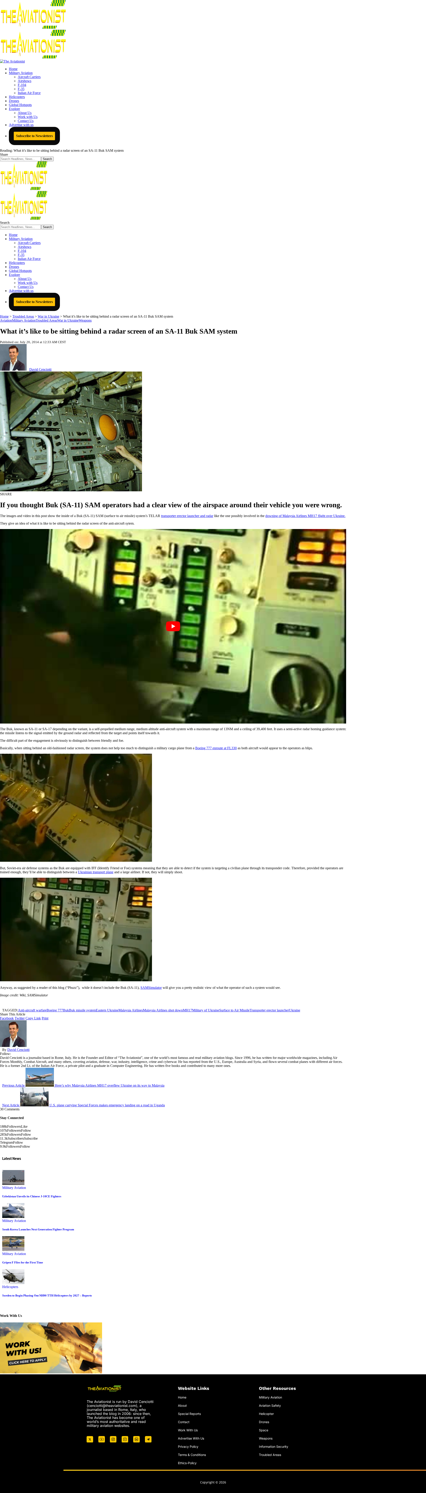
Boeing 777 (55, 1010)
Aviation (6, 320)
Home (182, 1397)
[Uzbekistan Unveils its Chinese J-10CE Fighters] (13, 1184)
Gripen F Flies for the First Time (22, 1262)
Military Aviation (24, 320)
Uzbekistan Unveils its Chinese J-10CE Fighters (31, 1196)
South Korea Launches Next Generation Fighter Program (38, 1229)
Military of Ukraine (205, 1010)
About (182, 1405)
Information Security (273, 1446)
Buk (66, 1010)
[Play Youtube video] (173, 626)
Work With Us (188, 1430)
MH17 (187, 1010)
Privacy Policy (188, 1446)
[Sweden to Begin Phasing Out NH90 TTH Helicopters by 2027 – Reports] (13, 1283)
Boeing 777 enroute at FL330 (216, 748)
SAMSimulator (151, 987)
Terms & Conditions (192, 1454)
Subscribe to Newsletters (34, 136)
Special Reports (189, 1414)
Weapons (85, 320)
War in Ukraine (68, 320)
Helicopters (10, 1287)
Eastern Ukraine (107, 1010)
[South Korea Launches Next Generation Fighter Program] (13, 1217)
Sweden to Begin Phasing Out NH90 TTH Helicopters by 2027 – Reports (47, 1295)
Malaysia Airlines (130, 1010)
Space (263, 1430)
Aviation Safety (270, 1405)
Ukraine (294, 1010)
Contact (183, 1422)
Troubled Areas (46, 320)
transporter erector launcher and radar (187, 516)
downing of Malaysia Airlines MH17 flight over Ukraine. (305, 516)
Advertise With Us (191, 1438)
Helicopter (266, 1414)
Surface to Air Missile (234, 1010)
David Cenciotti (40, 369)
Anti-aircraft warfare (32, 1010)
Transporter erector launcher (269, 1010)
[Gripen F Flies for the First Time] (13, 1250)
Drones (264, 1422)
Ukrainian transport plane (95, 872)
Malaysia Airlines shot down (163, 1010)
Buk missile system (82, 1010)
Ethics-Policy (187, 1463)
